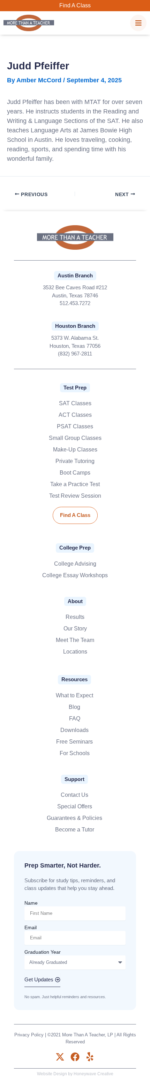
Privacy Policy (29, 1034)
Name (31, 903)
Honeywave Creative (93, 1073)
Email (30, 927)
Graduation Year (42, 952)
